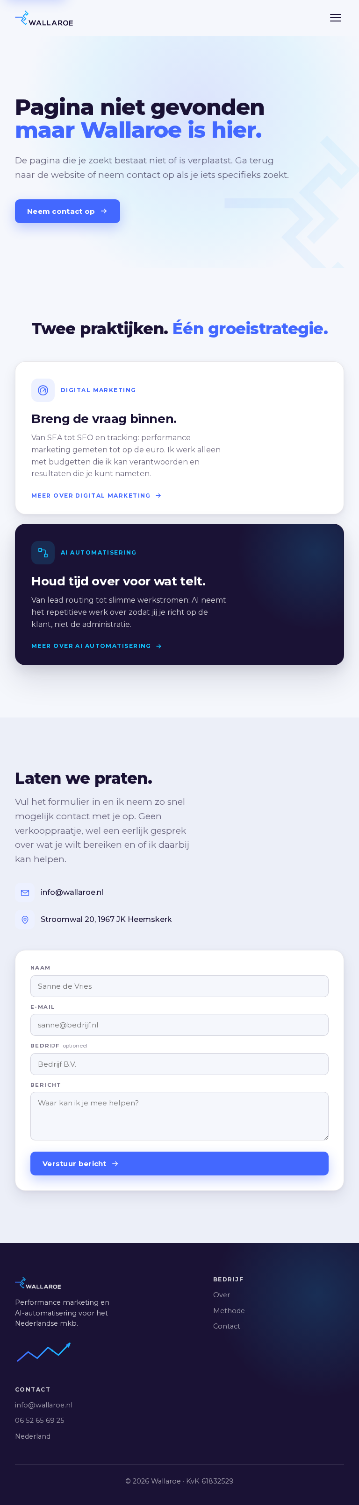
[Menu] (335, 18)
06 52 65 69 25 (40, 1420)
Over (221, 1295)
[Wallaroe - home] (44, 18)
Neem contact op (61, 211)
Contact (226, 1326)
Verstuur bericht (75, 1163)
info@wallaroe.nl (43, 1405)
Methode (229, 1311)
